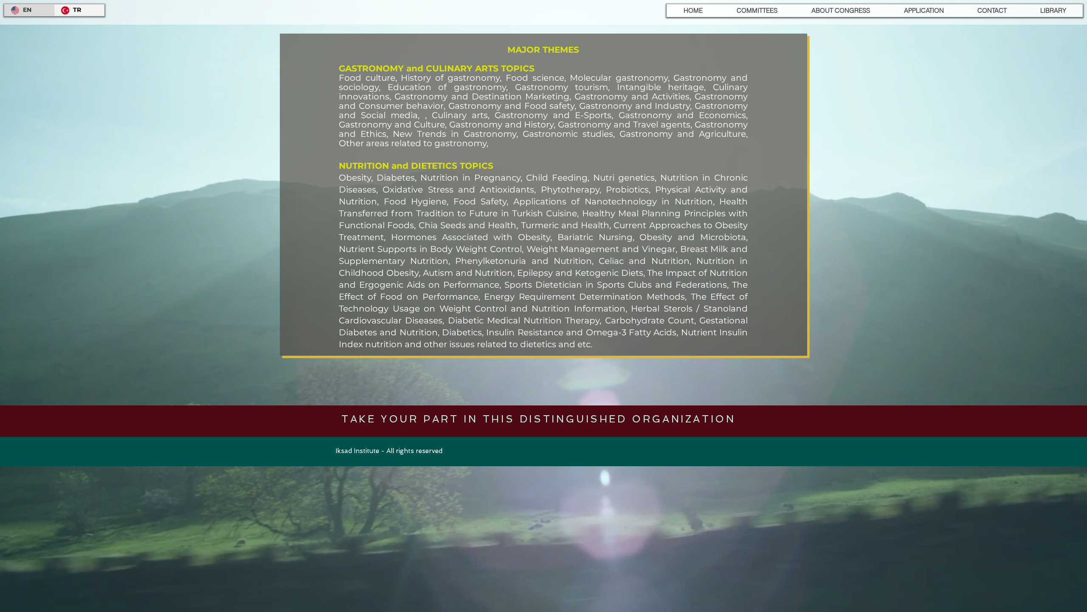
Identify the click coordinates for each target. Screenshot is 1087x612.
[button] (756, 10)
